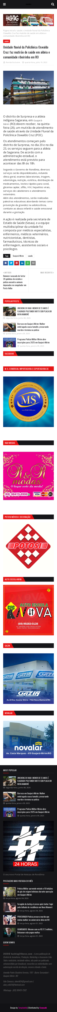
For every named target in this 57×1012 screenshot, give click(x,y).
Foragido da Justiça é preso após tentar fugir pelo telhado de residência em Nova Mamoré (35, 905)
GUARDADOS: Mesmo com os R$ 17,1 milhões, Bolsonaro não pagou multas (35, 931)
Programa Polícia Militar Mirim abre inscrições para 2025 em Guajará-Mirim (33, 341)
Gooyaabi (43, 1007)
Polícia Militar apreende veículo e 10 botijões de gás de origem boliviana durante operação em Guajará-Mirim (35, 891)
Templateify (22, 1007)
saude (19, 30)
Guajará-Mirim (18, 255)
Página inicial (9, 30)
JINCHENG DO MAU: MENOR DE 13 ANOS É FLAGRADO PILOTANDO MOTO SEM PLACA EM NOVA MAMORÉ (34, 311)
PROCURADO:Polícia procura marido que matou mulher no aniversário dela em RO (33, 918)
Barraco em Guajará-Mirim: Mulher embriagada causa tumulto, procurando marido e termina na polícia (33, 326)
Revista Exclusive (13, 62)
